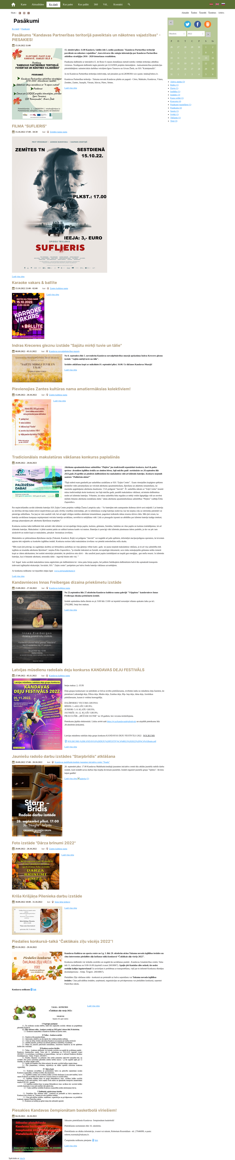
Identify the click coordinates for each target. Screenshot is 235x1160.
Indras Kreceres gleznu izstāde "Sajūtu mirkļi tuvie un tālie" (67, 345)
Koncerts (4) (175, 101)
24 (171, 69)
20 (192, 63)
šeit (34, 989)
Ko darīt (53, 4)
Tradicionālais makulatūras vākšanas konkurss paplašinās (66, 457)
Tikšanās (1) (175, 118)
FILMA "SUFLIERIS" (29, 126)
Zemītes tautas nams (58, 132)
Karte (23, 4)
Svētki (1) (174, 114)
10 (171, 58)
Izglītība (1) (175, 91)
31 (171, 74)
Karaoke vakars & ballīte (34, 282)
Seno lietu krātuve (62, 902)
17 (171, 63)
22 (206, 63)
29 (192, 47)
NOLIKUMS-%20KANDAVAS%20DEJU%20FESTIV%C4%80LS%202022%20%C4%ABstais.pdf (111, 741)
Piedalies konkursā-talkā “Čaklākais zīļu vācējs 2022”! (62, 941)
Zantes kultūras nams (59, 288)
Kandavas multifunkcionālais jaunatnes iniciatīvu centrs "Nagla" (82, 762)
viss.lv (22, 1158)
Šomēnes (212, 13)
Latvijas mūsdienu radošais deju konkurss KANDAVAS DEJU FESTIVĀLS (78, 670)
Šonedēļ (202, 13)
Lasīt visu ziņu (70, 88)
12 (185, 58)
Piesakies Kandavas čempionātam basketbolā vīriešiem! (64, 1110)
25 (178, 69)
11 (178, 58)
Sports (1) (174, 111)
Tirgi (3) (173, 121)
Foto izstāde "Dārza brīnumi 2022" (44, 843)
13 (192, 58)
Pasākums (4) (176, 108)
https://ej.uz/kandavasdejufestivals (121, 721)
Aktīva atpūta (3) (177, 82)
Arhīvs (221, 13)
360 (96, 4)
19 (185, 63)
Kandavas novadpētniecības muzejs (64, 351)
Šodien (194, 13)
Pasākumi (25, 29)
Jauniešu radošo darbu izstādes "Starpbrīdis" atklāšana (63, 756)
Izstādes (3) (175, 95)
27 (178, 47)
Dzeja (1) (174, 88)
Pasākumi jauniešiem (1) (180, 104)
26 (171, 47)
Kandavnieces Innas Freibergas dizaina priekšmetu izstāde (66, 582)
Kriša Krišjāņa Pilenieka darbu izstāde (47, 896)
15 (206, 58)
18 (178, 63)
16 (213, 58)
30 (199, 47)
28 (185, 47)
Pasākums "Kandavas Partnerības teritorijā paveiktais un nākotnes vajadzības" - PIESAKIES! (86, 37)
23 (213, 63)
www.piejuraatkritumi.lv (64, 571)
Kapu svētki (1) (177, 98)
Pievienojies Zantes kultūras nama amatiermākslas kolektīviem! (71, 389)
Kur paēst (68, 4)
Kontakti (118, 4)
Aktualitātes (38, 4)
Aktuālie (185, 13)
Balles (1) (174, 85)
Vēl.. (105, 4)
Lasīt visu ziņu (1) (76, 778)
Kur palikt (83, 4)
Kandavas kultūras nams (59, 588)
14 (199, 58)
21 (199, 63)
